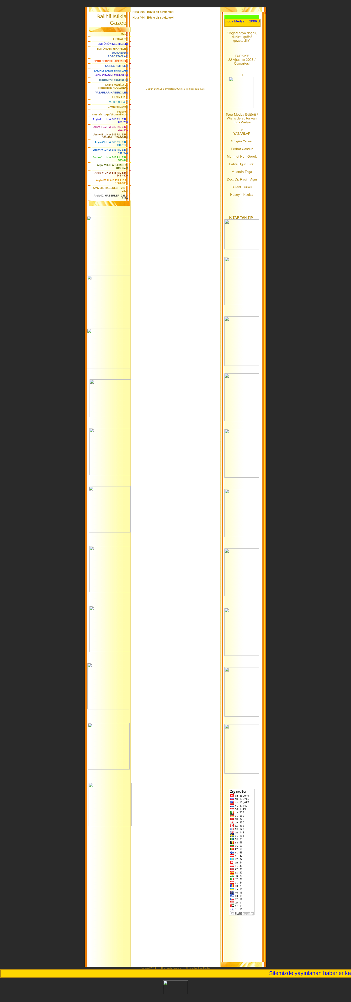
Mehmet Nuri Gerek (242, 156)
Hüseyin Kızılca (241, 194)
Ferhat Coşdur (242, 149)
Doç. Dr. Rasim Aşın (242, 179)
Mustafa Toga (242, 172)
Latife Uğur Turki (241, 164)
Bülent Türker (242, 187)
